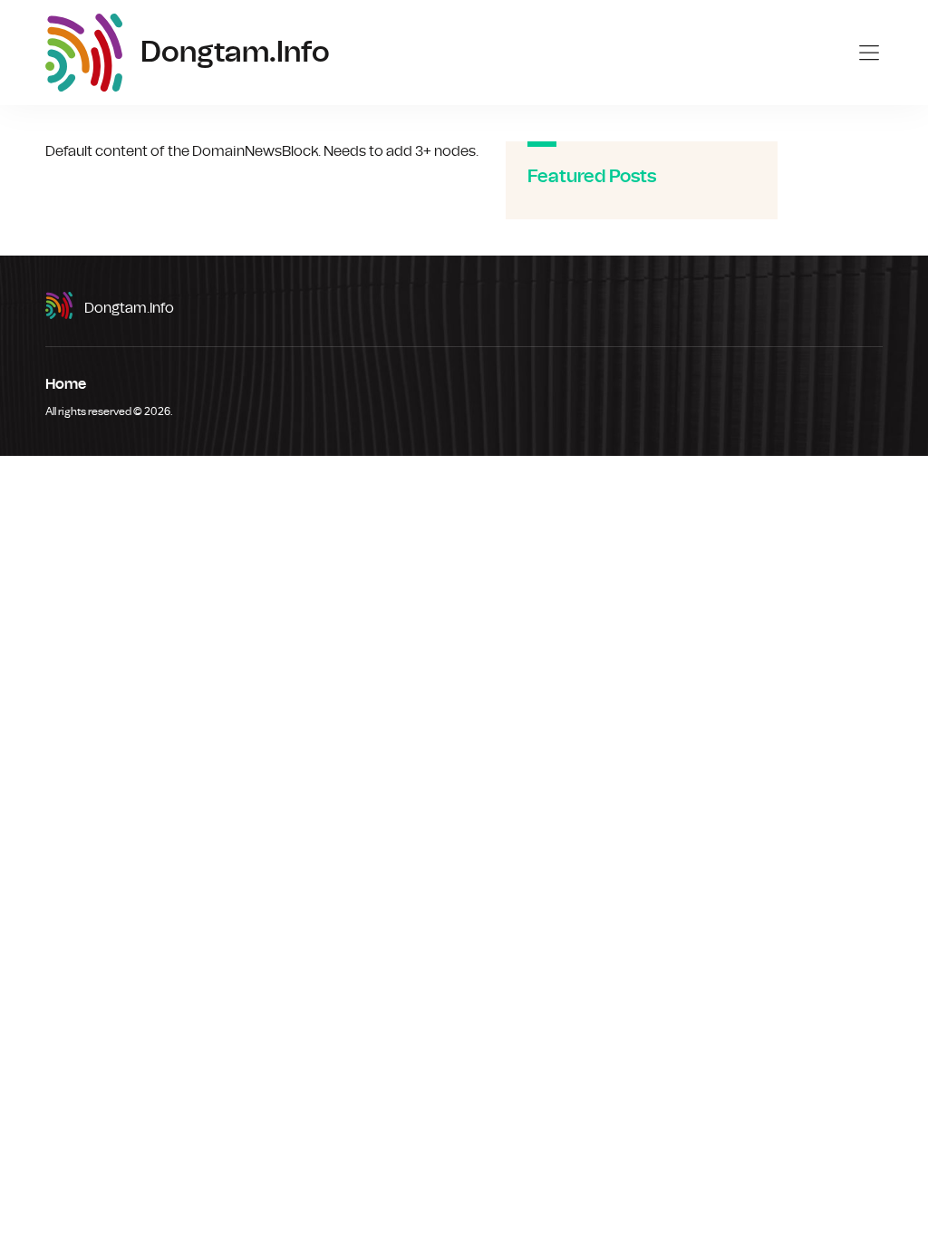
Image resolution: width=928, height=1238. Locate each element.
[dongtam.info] (83, 53)
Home (65, 384)
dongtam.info (129, 308)
